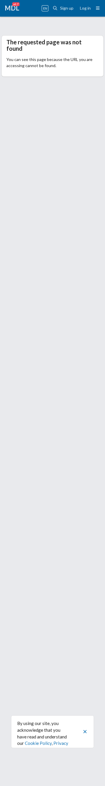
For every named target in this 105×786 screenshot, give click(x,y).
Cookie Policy (38, 743)
